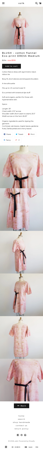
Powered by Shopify (27, 441)
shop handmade (21, 422)
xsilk (21, 3)
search (21, 419)
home (21, 416)
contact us (21, 426)
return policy (21, 429)
